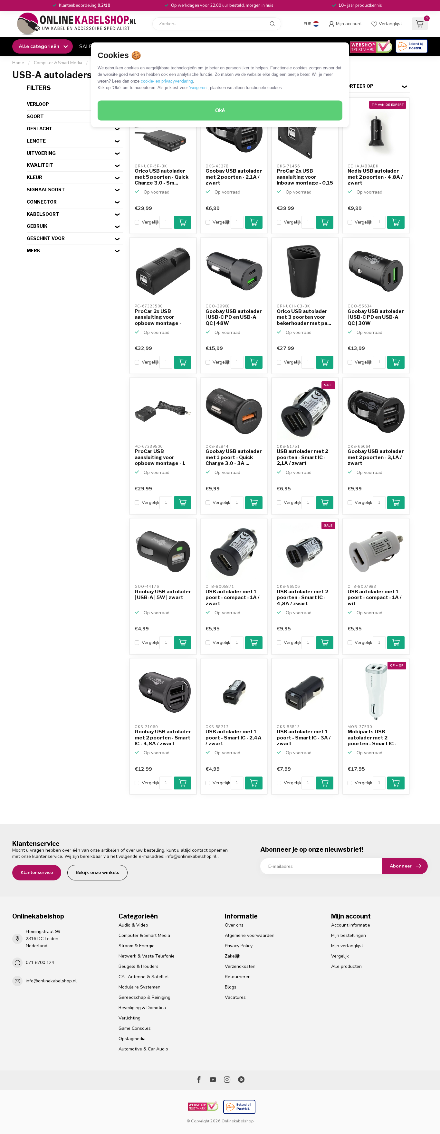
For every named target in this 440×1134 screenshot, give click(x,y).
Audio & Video (133, 925)
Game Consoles (135, 1028)
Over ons (234, 925)
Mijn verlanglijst (347, 946)
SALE (85, 46)
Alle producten (346, 966)
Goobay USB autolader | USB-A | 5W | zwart (163, 594)
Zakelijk (232, 956)
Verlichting (129, 1018)
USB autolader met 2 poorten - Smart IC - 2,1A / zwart (302, 457)
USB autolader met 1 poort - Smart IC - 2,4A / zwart (234, 738)
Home (18, 63)
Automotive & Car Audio (143, 1049)
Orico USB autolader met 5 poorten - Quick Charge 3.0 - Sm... (161, 177)
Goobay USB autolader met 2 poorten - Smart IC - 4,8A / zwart (163, 738)
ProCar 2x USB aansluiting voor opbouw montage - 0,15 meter (158, 317)
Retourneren (238, 977)
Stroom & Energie (137, 946)
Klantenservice (37, 872)
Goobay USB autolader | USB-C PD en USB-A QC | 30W (376, 317)
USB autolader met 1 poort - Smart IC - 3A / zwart (304, 738)
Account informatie (350, 925)
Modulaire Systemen (139, 987)
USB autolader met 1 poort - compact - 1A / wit (375, 598)
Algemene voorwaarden (249, 935)
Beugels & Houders (138, 966)
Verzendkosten (240, 966)
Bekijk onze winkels (97, 872)
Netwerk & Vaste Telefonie (147, 956)
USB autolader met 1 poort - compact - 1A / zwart (233, 598)
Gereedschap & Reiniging (144, 997)
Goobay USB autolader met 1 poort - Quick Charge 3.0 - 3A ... (234, 457)
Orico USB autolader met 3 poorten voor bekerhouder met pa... (304, 317)
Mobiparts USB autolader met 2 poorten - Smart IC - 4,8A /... (372, 738)
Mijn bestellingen (348, 935)
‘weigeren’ (198, 87)
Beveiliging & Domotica (142, 1008)
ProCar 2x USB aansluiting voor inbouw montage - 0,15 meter (305, 177)
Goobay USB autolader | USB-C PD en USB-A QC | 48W (234, 317)
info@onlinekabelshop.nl (191, 856)
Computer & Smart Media (58, 63)
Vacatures (235, 997)
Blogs (230, 987)
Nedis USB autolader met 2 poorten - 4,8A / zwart (375, 177)
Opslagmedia (132, 1039)
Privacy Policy (239, 946)
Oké (220, 110)
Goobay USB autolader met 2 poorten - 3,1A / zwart (376, 457)
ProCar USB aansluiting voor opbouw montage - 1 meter (160, 457)
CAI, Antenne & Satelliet (144, 977)
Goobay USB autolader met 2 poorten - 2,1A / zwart (234, 177)
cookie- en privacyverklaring (167, 80)
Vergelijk (150, 222)
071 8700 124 (40, 962)
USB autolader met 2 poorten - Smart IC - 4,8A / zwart (302, 598)
